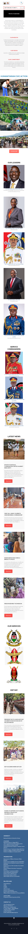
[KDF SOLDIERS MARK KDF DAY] (14, 751)
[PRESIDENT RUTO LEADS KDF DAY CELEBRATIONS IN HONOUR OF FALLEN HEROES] (14, 703)
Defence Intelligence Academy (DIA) (12, 851)
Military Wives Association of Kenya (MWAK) (14, 893)
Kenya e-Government (9, 890)
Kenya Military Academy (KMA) (11, 845)
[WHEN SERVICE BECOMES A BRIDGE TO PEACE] (14, 542)
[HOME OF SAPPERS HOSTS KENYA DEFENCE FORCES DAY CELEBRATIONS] (14, 795)
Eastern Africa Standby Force (10, 891)
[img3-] (14, 139)
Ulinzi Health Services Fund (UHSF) (12, 876)
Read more (8, 481)
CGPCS (5, 887)
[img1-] (14, 87)
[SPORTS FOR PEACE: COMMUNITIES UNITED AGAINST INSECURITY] (14, 449)
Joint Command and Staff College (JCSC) (13, 843)
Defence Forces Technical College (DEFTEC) (14, 849)
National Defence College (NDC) (11, 842)
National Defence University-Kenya (12, 838)
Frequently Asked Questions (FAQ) (12, 897)
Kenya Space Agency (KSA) (10, 875)
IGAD (5, 885)
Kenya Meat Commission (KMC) (11, 871)
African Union (7, 889)
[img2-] (14, 104)
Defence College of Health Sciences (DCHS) (14, 850)
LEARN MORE (14, 151)
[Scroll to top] (14, 918)
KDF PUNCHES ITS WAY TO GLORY (12, 7)
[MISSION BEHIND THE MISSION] (14, 588)
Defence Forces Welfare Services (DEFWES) (14, 861)
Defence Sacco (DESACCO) (10, 873)
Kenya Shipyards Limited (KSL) (11, 872)
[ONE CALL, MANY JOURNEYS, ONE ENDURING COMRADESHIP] (14, 497)
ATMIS (5, 886)
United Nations (7, 883)
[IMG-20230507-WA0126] (14, 122)
